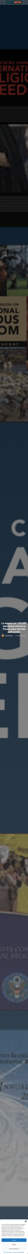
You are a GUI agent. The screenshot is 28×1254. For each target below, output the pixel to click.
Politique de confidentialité (18, 1252)
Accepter (14, 1240)
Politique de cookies (7, 1252)
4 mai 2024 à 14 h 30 (20, 635)
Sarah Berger (9, 635)
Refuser (14, 1244)
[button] (25, 1221)
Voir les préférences (14, 1249)
